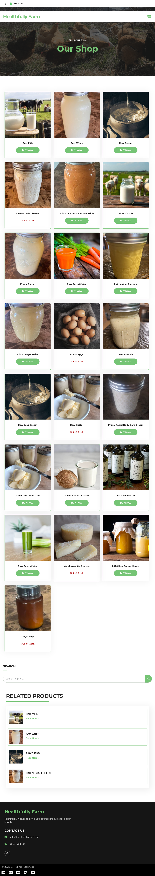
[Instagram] (7, 853)
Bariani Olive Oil (126, 495)
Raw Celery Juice (28, 566)
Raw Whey (77, 143)
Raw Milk (28, 143)
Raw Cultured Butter (28, 495)
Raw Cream (125, 143)
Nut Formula (126, 354)
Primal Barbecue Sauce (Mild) (77, 213)
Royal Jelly (28, 636)
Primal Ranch (27, 284)
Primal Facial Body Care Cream (125, 425)
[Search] (148, 679)
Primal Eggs (76, 354)
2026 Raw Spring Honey (125, 566)
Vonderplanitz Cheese (77, 566)
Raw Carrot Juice (77, 284)
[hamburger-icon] (148, 16)
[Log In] (6, 4)
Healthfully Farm (21, 17)
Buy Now (27, 150)
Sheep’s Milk (126, 213)
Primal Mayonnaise (27, 354)
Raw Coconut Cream (77, 495)
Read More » (32, 718)
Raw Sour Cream (27, 425)
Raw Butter (76, 425)
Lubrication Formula (125, 284)
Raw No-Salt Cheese (28, 213)
